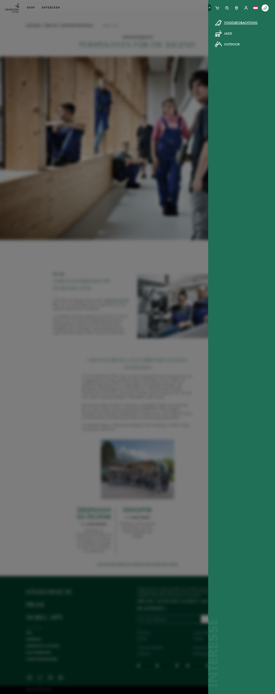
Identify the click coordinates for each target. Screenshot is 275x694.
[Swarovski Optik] (12, 8)
